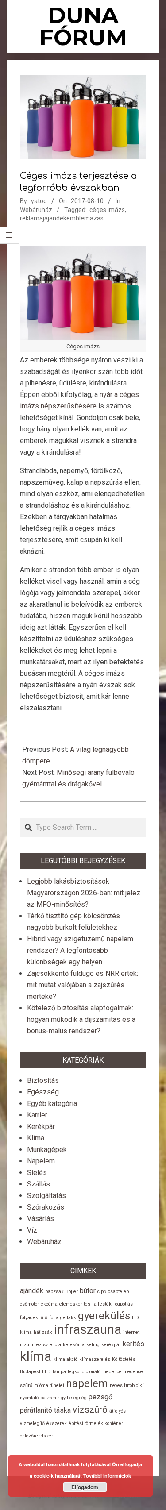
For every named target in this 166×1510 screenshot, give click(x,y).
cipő (101, 1291)
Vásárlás (40, 1218)
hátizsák (43, 1332)
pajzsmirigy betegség (63, 1398)
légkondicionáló (84, 1372)
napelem (87, 1383)
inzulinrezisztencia (40, 1345)
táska (62, 1410)
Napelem (41, 1161)
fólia (53, 1318)
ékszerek (56, 1423)
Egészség (43, 1092)
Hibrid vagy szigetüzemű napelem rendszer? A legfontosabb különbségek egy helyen (80, 950)
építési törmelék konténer (96, 1423)
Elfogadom (84, 1487)
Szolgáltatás (46, 1195)
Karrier (37, 1115)
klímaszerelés (94, 1359)
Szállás (38, 1184)
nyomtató (29, 1398)
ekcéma (49, 1304)
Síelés (37, 1172)
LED (46, 1372)
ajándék (31, 1291)
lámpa (59, 1372)
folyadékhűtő (33, 1318)
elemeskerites (74, 1304)
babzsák (54, 1291)
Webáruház (36, 209)
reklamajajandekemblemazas (62, 218)
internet (131, 1332)
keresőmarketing (81, 1345)
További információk (107, 1475)
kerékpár (111, 1345)
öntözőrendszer (36, 1436)
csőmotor (29, 1304)
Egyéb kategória (52, 1103)
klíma (35, 1356)
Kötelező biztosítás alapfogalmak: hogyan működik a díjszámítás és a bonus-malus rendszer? (81, 1019)
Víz (32, 1230)
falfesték (102, 1304)
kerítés (133, 1344)
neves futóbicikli (127, 1385)
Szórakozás (45, 1207)
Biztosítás (43, 1080)
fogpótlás (123, 1304)
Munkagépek (47, 1149)
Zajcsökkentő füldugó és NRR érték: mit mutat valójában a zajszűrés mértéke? (82, 985)
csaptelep (118, 1291)
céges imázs (107, 209)
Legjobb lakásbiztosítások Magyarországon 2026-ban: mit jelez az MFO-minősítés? (83, 893)
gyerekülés (104, 1316)
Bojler (72, 1291)
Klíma (35, 1138)
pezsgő (100, 1397)
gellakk (68, 1318)
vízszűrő (90, 1409)
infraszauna (87, 1329)
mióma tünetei (49, 1385)
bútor (88, 1291)
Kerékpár (41, 1126)
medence (112, 1372)
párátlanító (36, 1410)
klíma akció (65, 1359)
